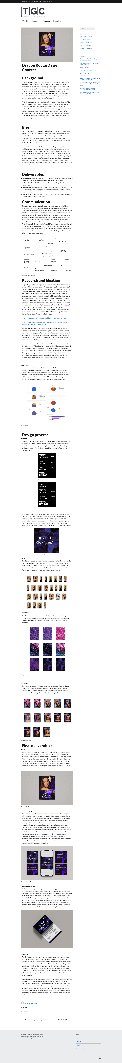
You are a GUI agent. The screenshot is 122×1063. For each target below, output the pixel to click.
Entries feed (79, 1041)
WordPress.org (79, 1049)
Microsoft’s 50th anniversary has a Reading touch (89, 74)
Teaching (25, 21)
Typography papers (47, 1)
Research (36, 21)
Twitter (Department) (86, 45)
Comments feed (80, 1045)
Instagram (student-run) (86, 42)
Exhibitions (24, 1)
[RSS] (100, 1058)
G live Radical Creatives (64, 1019)
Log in (77, 1038)
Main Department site (86, 36)
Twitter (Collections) (86, 48)
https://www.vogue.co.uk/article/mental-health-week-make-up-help (44, 318)
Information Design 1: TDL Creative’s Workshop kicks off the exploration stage (90, 84)
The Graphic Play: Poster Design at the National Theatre (89, 59)
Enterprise (57, 21)
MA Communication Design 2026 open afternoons (89, 63)
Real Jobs (30, 1)
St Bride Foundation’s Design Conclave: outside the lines (88, 88)
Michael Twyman (84, 67)
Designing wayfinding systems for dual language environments (90, 78)
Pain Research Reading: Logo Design (32, 1019)
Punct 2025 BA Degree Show (88, 70)
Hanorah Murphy (32, 1003)
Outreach (46, 21)
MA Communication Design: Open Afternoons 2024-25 (89, 93)
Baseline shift (37, 1)
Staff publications (85, 39)
